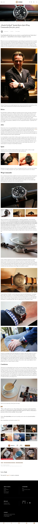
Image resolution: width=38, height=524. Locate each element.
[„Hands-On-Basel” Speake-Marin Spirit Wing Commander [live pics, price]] (19, 13)
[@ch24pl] (9, 446)
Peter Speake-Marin (19, 462)
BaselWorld (33, 416)
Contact (5, 490)
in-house (13, 131)
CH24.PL (19, 2)
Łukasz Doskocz (6, 31)
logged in (8, 475)
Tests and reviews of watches (9, 462)
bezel (21, 263)
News (2, 462)
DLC (19, 151)
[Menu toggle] (3, 2)
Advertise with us (6, 489)
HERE (36, 129)
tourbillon (29, 139)
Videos (23, 490)
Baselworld (6, 35)
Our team (5, 488)
